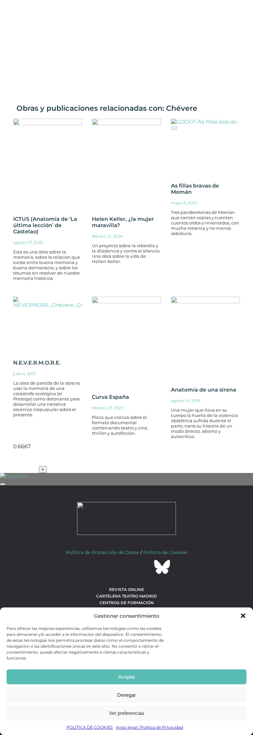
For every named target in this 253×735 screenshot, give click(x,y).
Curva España (110, 397)
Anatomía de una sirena (203, 390)
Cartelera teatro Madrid (126, 596)
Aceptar (126, 677)
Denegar (126, 695)
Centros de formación (126, 602)
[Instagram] (126, 567)
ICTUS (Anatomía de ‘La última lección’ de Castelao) (45, 225)
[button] (243, 615)
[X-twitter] (108, 567)
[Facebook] (91, 567)
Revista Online (126, 589)
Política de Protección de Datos (102, 552)
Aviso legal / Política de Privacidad (149, 727)
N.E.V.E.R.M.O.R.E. (37, 363)
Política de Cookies (165, 552)
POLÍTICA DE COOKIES (90, 727)
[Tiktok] (144, 567)
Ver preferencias (126, 713)
